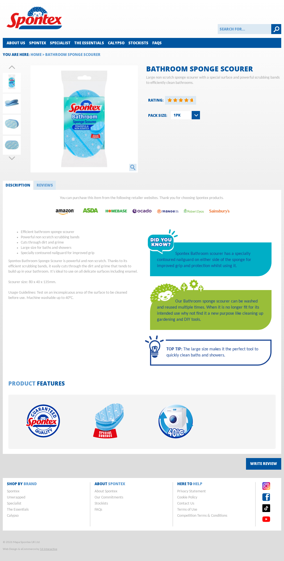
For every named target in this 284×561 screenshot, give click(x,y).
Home (36, 54)
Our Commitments (109, 497)
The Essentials (89, 42)
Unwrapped (16, 497)
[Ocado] (142, 218)
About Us (16, 42)
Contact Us (185, 503)
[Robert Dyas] (193, 218)
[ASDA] (90, 218)
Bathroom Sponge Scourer (72, 54)
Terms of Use (187, 510)
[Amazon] (64, 218)
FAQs (157, 42)
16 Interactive (48, 549)
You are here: (16, 54)
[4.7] (169, 100)
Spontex (37, 42)
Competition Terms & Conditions (202, 516)
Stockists (138, 42)
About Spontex (106, 491)
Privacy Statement (191, 491)
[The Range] (167, 218)
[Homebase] (116, 218)
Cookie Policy (187, 497)
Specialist (60, 42)
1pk (177, 115)
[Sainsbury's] (219, 218)
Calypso (116, 42)
